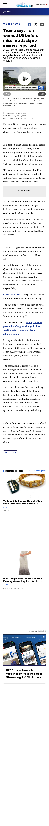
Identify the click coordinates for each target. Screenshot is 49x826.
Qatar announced (11, 294)
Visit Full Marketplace (37, 471)
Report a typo (10, 452)
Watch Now (41, 4)
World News (11, 24)
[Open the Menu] (4, 4)
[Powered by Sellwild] (42, 631)
